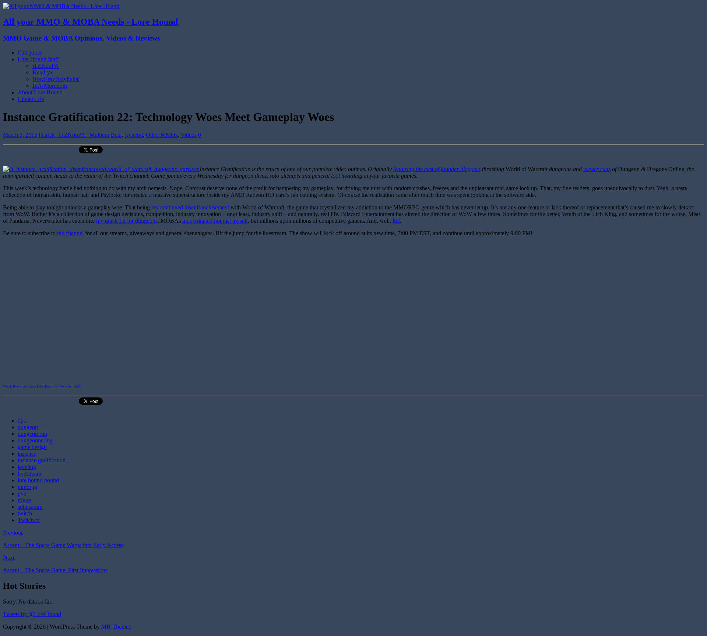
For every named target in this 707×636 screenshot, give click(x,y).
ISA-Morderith (49, 86)
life (396, 221)
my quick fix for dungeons (127, 221)
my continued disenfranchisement (190, 207)
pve (22, 493)
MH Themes (116, 626)
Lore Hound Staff (38, 59)
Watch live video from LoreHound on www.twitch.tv (42, 386)
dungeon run (32, 434)
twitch (25, 513)
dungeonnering (35, 440)
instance (27, 454)
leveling (27, 467)
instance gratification (42, 460)
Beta (116, 135)
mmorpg (27, 487)
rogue (24, 500)
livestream (29, 473)
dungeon (28, 427)
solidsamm (30, 507)
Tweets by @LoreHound (32, 614)
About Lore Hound (40, 92)
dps (22, 420)
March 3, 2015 (20, 135)
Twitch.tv (29, 520)
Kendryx (42, 72)
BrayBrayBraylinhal (56, 79)
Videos (188, 135)
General (133, 135)
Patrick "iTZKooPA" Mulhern (74, 135)
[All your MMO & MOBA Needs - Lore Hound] (61, 6)
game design (32, 447)
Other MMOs (161, 135)
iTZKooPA (45, 66)
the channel (70, 233)
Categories (30, 52)
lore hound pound (38, 480)
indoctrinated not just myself (215, 221)
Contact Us (31, 99)
